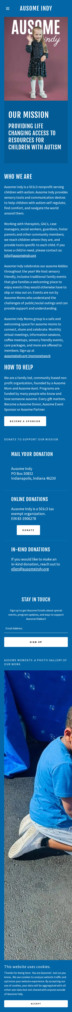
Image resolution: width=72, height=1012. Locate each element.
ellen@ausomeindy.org (30, 568)
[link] (36, 8)
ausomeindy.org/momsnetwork (27, 355)
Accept (36, 1003)
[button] (9, 8)
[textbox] (36, 628)
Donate (28, 530)
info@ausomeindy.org (20, 255)
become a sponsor (25, 421)
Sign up (36, 642)
